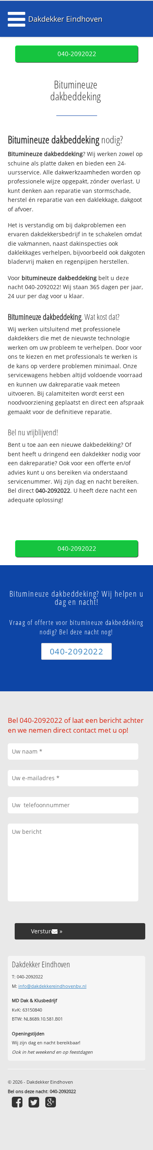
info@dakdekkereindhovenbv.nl (52, 986)
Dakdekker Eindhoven (65, 19)
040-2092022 (77, 54)
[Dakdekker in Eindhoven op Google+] (51, 1101)
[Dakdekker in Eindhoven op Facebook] (18, 1101)
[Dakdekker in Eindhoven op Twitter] (35, 1101)
